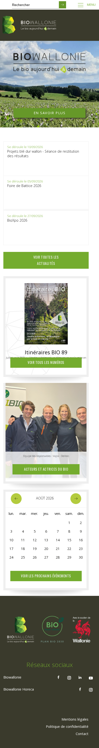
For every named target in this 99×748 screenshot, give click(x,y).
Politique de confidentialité (67, 726)
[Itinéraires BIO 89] (46, 312)
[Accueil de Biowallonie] (30, 25)
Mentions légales (75, 719)
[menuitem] (75, 719)
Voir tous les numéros (46, 362)
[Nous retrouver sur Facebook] (58, 677)
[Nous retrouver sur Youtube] (91, 677)
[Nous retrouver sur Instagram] (69, 677)
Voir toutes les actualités (46, 260)
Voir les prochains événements (46, 575)
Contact (82, 733)
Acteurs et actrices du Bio (46, 469)
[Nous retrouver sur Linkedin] (80, 677)
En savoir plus (49, 113)
